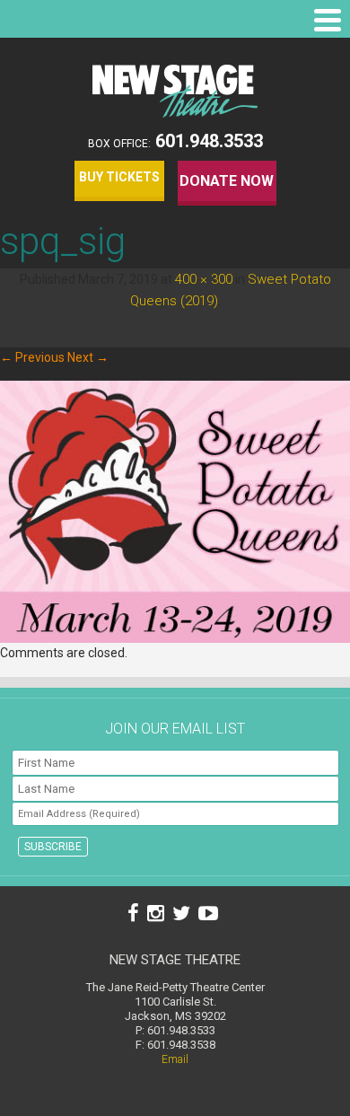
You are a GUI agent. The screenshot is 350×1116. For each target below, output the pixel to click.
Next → (88, 357)
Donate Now (226, 180)
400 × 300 (203, 279)
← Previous (32, 357)
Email (175, 1059)
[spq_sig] (175, 638)
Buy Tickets (119, 177)
